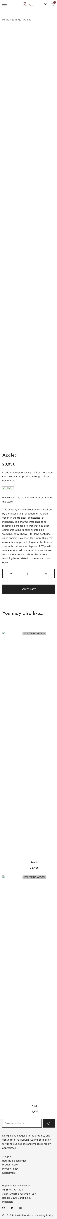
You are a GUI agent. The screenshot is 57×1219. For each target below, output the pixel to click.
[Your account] (45, 4)
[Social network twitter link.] (12, 1207)
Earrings (16, 19)
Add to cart (28, 589)
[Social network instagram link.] (20, 1207)
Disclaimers (9, 1172)
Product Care (10, 1164)
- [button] (11, 573)
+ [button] (45, 573)
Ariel (34, 1106)
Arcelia (34, 862)
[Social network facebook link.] (3, 1207)
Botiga (50, 1215)
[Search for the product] (49, 1123)
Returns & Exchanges (14, 1160)
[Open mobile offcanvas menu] (4, 4)
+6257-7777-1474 (12, 1189)
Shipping (7, 1156)
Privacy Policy (10, 1168)
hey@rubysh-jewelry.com (16, 1185)
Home (5, 19)
